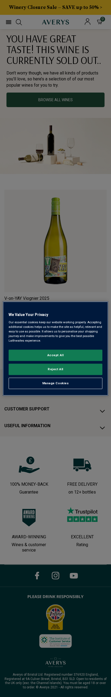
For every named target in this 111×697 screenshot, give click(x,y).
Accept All (55, 355)
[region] (55, 348)
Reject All (55, 369)
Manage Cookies (55, 383)
